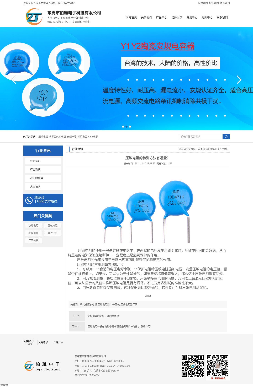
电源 (115, 260)
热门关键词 (43, 216)
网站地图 (203, 3)
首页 (200, 149)
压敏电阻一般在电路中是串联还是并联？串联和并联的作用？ (120, 326)
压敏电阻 (43, 136)
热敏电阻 (33, 225)
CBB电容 (93, 136)
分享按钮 (4, 385)
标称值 (159, 274)
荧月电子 (43, 342)
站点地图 (214, 3)
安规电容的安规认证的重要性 (103, 316)
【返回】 (148, 296)
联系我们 (225, 3)
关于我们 (146, 17)
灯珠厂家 (58, 342)
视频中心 (207, 17)
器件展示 (176, 17)
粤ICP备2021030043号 (87, 375)
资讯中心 (191, 17)
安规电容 (72, 136)
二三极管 (33, 240)
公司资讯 (35, 161)
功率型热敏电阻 (57, 136)
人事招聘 (35, 186)
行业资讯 (43, 150)
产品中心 (161, 17)
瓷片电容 (82, 136)
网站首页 (131, 17)
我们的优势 (36, 178)
